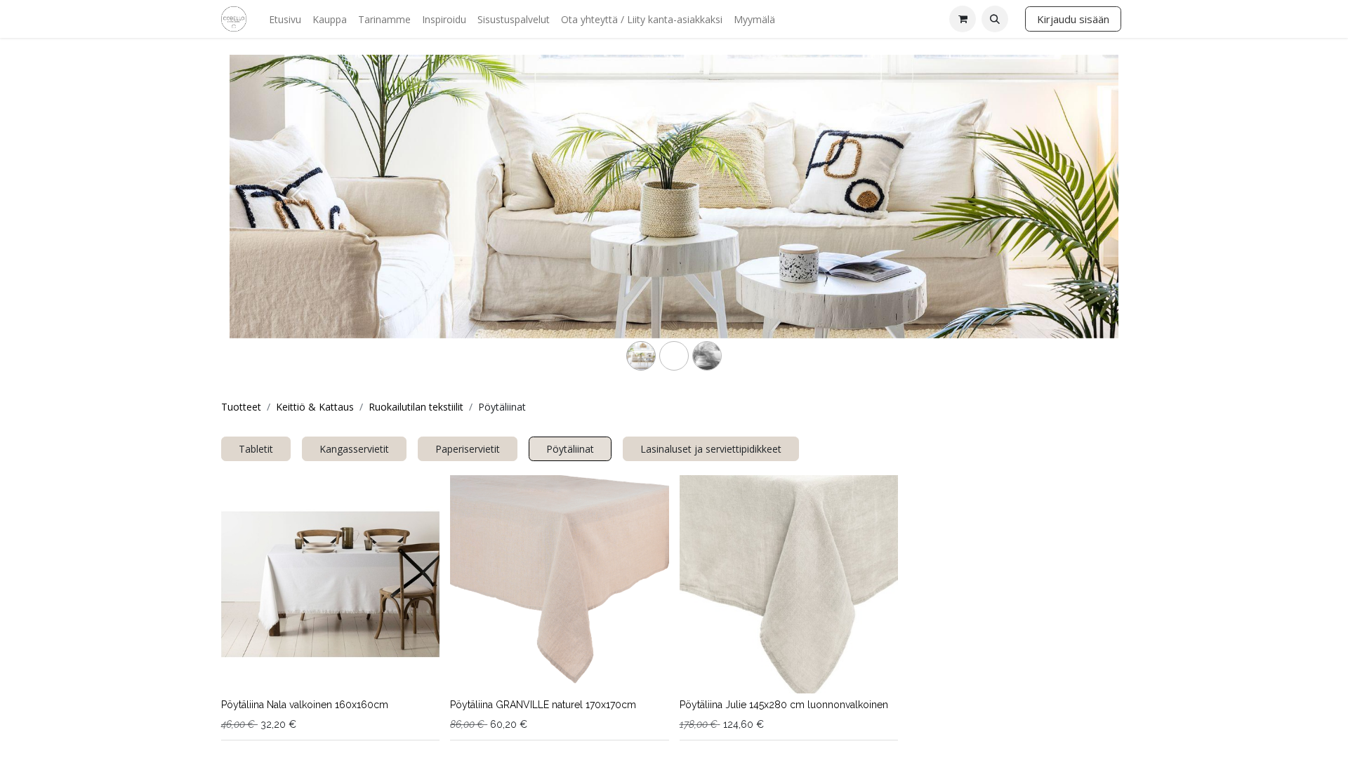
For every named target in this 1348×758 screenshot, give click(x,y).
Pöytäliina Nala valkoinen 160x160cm (304, 704)
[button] (995, 19)
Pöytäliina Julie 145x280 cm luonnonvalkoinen (784, 704)
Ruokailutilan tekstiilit (416, 406)
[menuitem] (285, 19)
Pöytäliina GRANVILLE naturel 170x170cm (543, 704)
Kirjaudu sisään (1073, 19)
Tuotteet (241, 406)
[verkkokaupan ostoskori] (962, 19)
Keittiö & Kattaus (315, 406)
